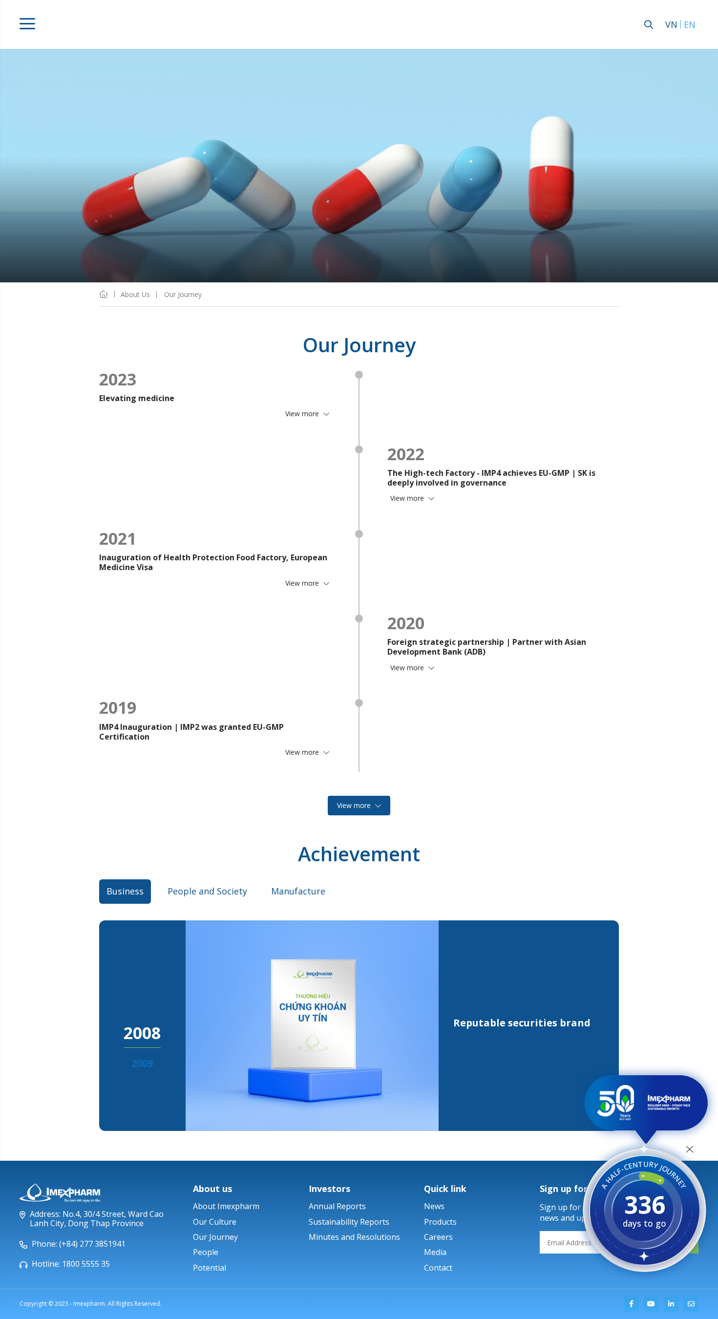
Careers (438, 1237)
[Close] (690, 1149)
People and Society (207, 891)
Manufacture (298, 891)
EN (690, 24)
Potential (209, 1267)
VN (671, 24)
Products (440, 1221)
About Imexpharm (226, 1206)
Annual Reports (337, 1206)
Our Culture (214, 1221)
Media (435, 1252)
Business (125, 891)
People (205, 1252)
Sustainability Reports (349, 1221)
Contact (438, 1267)
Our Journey (215, 1237)
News (434, 1206)
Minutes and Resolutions (354, 1237)
